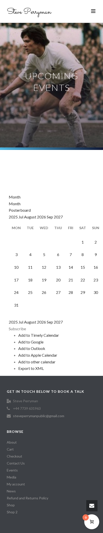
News (11, 491)
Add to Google (31, 341)
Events (12, 470)
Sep (50, 216)
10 (16, 267)
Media (11, 477)
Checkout (14, 456)
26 (44, 292)
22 (82, 279)
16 (96, 267)
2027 (58, 216)
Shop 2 (12, 512)
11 (30, 267)
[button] (17, 328)
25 (30, 292)
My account (16, 484)
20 (58, 279)
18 (30, 279)
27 (58, 292)
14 (70, 267)
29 (82, 292)
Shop (11, 505)
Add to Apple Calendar (37, 355)
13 (58, 267)
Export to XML (31, 368)
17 (16, 279)
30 (96, 292)
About (12, 442)
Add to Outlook (31, 348)
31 (16, 305)
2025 (13, 216)
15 (82, 267)
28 (70, 292)
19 (44, 279)
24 (16, 292)
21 (70, 279)
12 (44, 267)
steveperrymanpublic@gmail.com (38, 416)
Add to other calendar (37, 361)
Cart (10, 449)
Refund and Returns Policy (27, 498)
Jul (21, 216)
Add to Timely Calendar (38, 335)
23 (96, 279)
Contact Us (16, 463)
